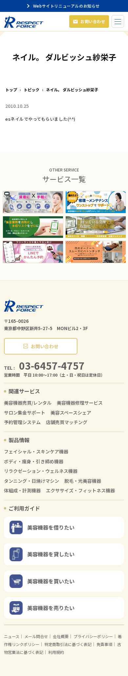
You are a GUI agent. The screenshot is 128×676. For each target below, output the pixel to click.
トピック (31, 90)
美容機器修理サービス (80, 403)
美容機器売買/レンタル (28, 403)
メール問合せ (36, 636)
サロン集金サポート (24, 413)
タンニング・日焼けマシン (31, 481)
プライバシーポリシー (93, 636)
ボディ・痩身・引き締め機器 (33, 461)
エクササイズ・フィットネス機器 (80, 490)
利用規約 (56, 652)
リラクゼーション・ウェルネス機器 (40, 471)
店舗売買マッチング (66, 422)
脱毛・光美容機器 (82, 481)
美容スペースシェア (71, 413)
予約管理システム (22, 422)
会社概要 (61, 636)
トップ (11, 90)
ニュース (11, 636)
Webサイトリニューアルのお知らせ (67, 6)
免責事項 (104, 644)
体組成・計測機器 (22, 490)
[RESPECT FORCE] (23, 305)
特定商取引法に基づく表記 (68, 644)
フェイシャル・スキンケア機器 (36, 451)
